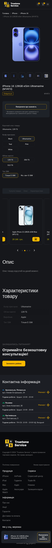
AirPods (17, 476)
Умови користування (41, 465)
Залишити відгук (35, 489)
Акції (4, 507)
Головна (5, 13)
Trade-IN (31, 481)
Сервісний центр (35, 476)
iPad (4, 481)
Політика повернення (10, 465)
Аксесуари (19, 489)
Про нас (6, 503)
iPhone (14, 13)
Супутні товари (15, 191)
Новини (31, 485)
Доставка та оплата (11, 516)
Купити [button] (36, 239)
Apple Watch (5, 490)
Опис (26, 191)
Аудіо (16, 485)
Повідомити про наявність (26, 107)
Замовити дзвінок (14, 363)
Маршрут (41, 392)
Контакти (6, 520)
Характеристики (36, 191)
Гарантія (6, 511)
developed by (20, 543)
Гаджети (18, 481)
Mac (4, 485)
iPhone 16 (24, 13)
